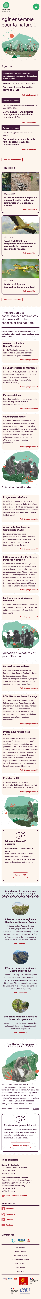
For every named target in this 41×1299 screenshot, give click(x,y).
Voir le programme (28, 360)
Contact (20, 1271)
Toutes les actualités (12, 300)
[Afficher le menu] (36, 7)
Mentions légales (20, 1256)
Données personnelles (21, 1259)
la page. (36, 1109)
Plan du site (20, 1267)
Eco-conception (20, 1263)
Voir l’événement (29, 95)
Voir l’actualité (29, 210)
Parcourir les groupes (20, 1145)
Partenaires (20, 1247)
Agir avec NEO (20, 875)
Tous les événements (12, 159)
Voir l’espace (19, 944)
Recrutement (20, 1252)
